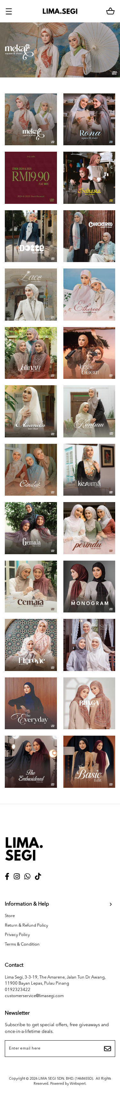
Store (10, 916)
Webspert (77, 1084)
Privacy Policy (17, 935)
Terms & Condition (22, 944)
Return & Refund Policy (26, 925)
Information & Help (27, 904)
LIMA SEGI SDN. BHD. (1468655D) (65, 1079)
